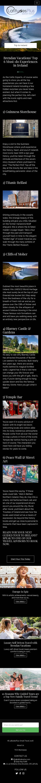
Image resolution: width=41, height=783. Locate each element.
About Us (20, 745)
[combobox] (20, 724)
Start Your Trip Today (20, 559)
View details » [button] (20, 601)
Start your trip (20, 730)
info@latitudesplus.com (21, 759)
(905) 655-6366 (21, 761)
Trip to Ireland (20, 45)
